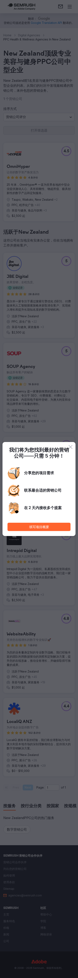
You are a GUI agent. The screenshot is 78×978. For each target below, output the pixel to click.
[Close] (71, 447)
